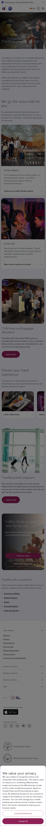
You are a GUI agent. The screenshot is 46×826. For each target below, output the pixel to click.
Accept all (23, 821)
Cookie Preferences (23, 813)
